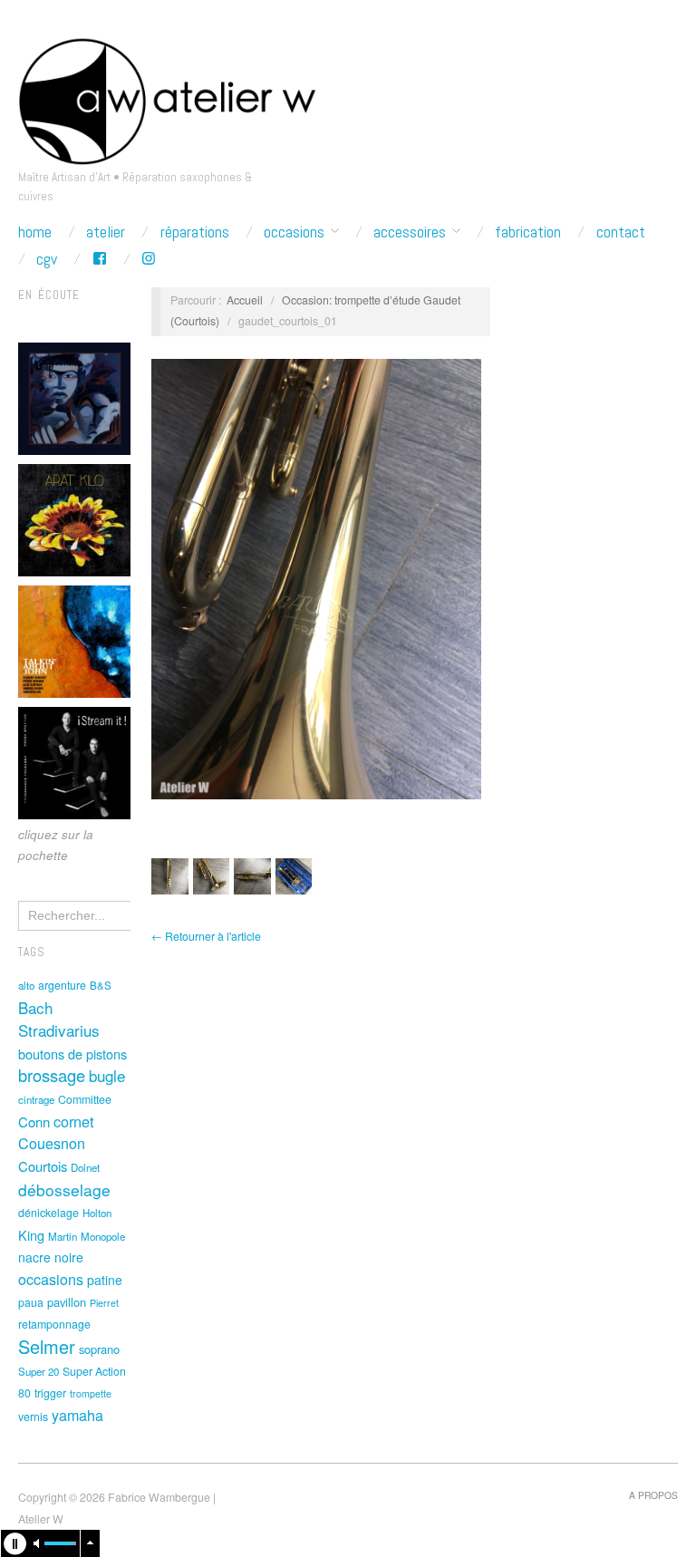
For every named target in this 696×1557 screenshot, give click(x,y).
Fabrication (528, 232)
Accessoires (409, 232)
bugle (107, 1075)
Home (35, 232)
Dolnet (85, 1167)
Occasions (294, 232)
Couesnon (51, 1143)
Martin (62, 1236)
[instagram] (148, 259)
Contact (620, 232)
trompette (90, 1393)
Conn (34, 1121)
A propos (653, 1495)
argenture (62, 985)
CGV (46, 259)
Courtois (42, 1165)
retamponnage (54, 1324)
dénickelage (48, 1212)
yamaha (77, 1415)
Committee (84, 1099)
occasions (50, 1279)
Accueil (245, 300)
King (31, 1234)
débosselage (64, 1189)
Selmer (46, 1346)
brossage (51, 1075)
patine (104, 1280)
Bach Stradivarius (59, 1019)
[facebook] (99, 259)
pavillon (66, 1301)
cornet (73, 1121)
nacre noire (50, 1257)
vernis (33, 1416)
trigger (50, 1393)
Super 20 (38, 1371)
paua (31, 1302)
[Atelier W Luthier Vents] (166, 96)
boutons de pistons (72, 1053)
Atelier (105, 232)
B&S (100, 985)
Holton (96, 1212)
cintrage (36, 1099)
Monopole (103, 1236)
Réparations (194, 232)
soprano (99, 1349)
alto (26, 985)
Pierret (104, 1303)
